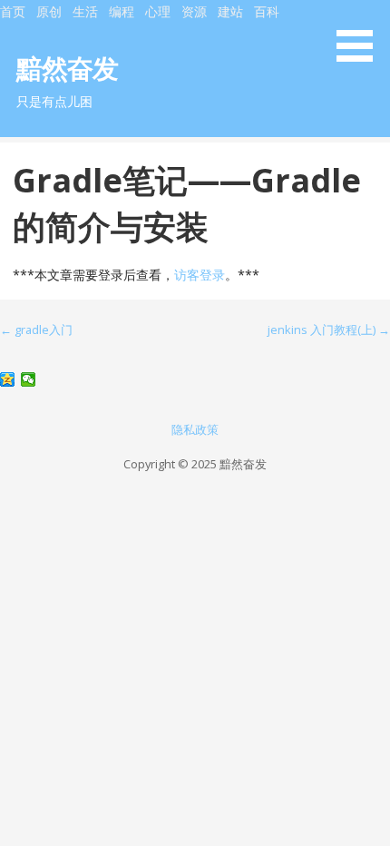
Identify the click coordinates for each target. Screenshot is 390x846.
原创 (49, 11)
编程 (121, 11)
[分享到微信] (28, 379)
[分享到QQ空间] (7, 379)
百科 (266, 11)
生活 (85, 11)
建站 (230, 11)
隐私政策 (195, 429)
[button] (361, 34)
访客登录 (199, 274)
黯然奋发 (67, 67)
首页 (12, 11)
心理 (158, 11)
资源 (194, 11)
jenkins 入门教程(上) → (329, 329)
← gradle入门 (36, 329)
